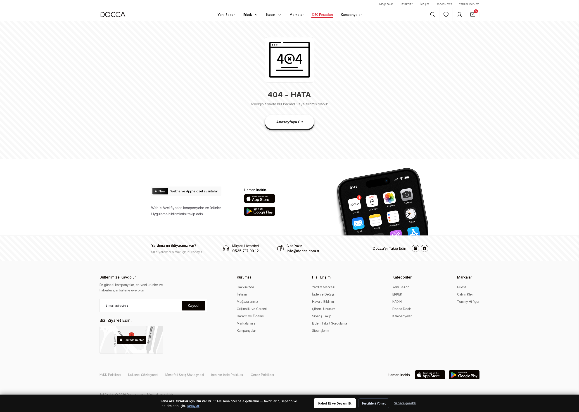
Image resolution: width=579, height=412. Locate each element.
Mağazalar (386, 4)
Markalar (464, 277)
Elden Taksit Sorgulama (329, 323)
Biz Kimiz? (406, 4)
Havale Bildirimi (323, 301)
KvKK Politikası (110, 375)
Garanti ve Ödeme (250, 316)
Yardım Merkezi (469, 4)
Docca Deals (401, 309)
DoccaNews (444, 4)
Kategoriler (402, 277)
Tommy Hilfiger (468, 301)
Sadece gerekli (405, 403)
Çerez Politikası (262, 375)
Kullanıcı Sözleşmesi (143, 375)
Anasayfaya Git (289, 122)
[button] (226, 14)
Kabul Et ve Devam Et (334, 403)
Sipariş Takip (321, 316)
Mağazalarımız (247, 301)
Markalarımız (246, 323)
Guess (461, 287)
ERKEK (397, 294)
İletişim (424, 4)
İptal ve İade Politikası (227, 375)
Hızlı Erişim (321, 277)
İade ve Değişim (324, 294)
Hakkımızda (245, 287)
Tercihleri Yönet (374, 403)
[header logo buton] (113, 14)
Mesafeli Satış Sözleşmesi (184, 375)
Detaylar (193, 406)
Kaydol (193, 305)
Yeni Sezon (400, 287)
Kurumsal (244, 277)
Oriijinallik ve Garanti (252, 309)
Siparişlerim (320, 330)
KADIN (397, 301)
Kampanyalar (246, 330)
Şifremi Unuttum (323, 309)
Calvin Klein (465, 294)
